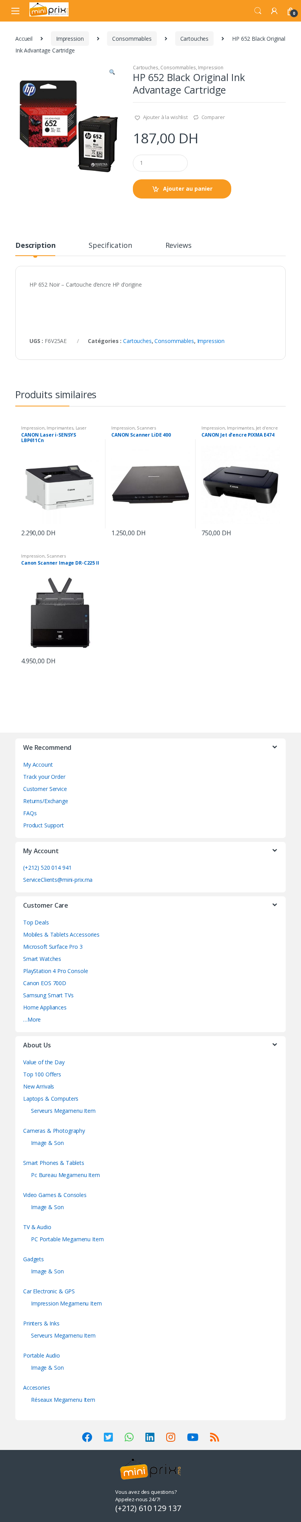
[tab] (35, 249)
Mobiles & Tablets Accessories (61, 934)
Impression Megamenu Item (66, 1303)
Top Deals (36, 922)
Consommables (131, 38)
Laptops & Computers (50, 1098)
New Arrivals (38, 1086)
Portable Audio (41, 1355)
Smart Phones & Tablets (53, 1162)
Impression (70, 38)
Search (258, 11)
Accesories (36, 1387)
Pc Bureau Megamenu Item (65, 1175)
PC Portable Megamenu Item (67, 1239)
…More (32, 1019)
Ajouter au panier (187, 188)
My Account (38, 764)
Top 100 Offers (42, 1074)
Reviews (178, 246)
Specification (110, 246)
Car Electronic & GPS (49, 1291)
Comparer (213, 117)
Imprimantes (60, 428)
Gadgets (33, 1259)
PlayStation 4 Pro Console (55, 971)
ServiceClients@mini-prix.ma (57, 879)
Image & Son (47, 1142)
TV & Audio (37, 1227)
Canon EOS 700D (44, 983)
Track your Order (44, 776)
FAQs (29, 813)
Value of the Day (44, 1062)
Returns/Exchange (45, 801)
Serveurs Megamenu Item (63, 1110)
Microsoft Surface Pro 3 (53, 946)
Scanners (146, 428)
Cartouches (194, 38)
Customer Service (45, 789)
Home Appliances (45, 1007)
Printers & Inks (41, 1323)
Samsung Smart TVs (48, 995)
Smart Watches (42, 958)
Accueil (24, 38)
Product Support (43, 825)
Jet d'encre (267, 428)
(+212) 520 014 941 (47, 867)
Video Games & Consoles (55, 1195)
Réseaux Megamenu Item (63, 1399)
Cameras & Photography (54, 1130)
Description (35, 246)
